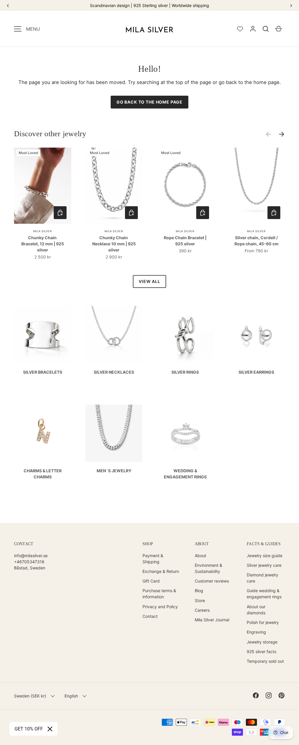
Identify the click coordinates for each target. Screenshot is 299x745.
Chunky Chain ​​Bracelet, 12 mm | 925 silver (42, 243)
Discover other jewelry (50, 134)
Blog (199, 590)
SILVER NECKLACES (114, 372)
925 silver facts (261, 651)
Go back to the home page (149, 101)
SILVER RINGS (185, 372)
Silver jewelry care (264, 565)
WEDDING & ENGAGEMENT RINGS (185, 473)
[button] (265, 28)
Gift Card (151, 580)
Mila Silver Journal (212, 619)
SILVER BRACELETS (42, 372)
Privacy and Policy (160, 606)
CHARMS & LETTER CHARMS (43, 473)
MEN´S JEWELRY (114, 470)
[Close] (50, 729)
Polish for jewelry (263, 622)
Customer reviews (212, 580)
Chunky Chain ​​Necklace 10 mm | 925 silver (114, 243)
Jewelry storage (262, 641)
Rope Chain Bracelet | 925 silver (185, 240)
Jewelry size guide (264, 555)
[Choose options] (131, 212)
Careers (202, 610)
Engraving (256, 631)
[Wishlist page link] (240, 29)
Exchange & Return (160, 571)
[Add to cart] (60, 212)
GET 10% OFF (29, 729)
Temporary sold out (265, 661)
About (200, 555)
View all (149, 281)
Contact (150, 616)
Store (200, 600)
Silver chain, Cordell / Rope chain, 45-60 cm (256, 240)
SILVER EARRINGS (256, 372)
